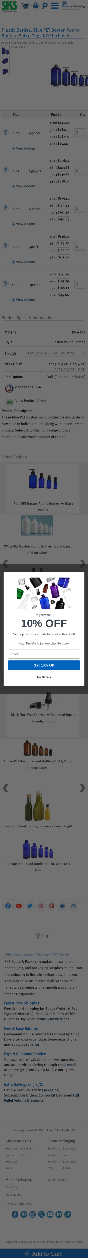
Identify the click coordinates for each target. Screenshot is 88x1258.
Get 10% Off (44, 665)
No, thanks (44, 676)
